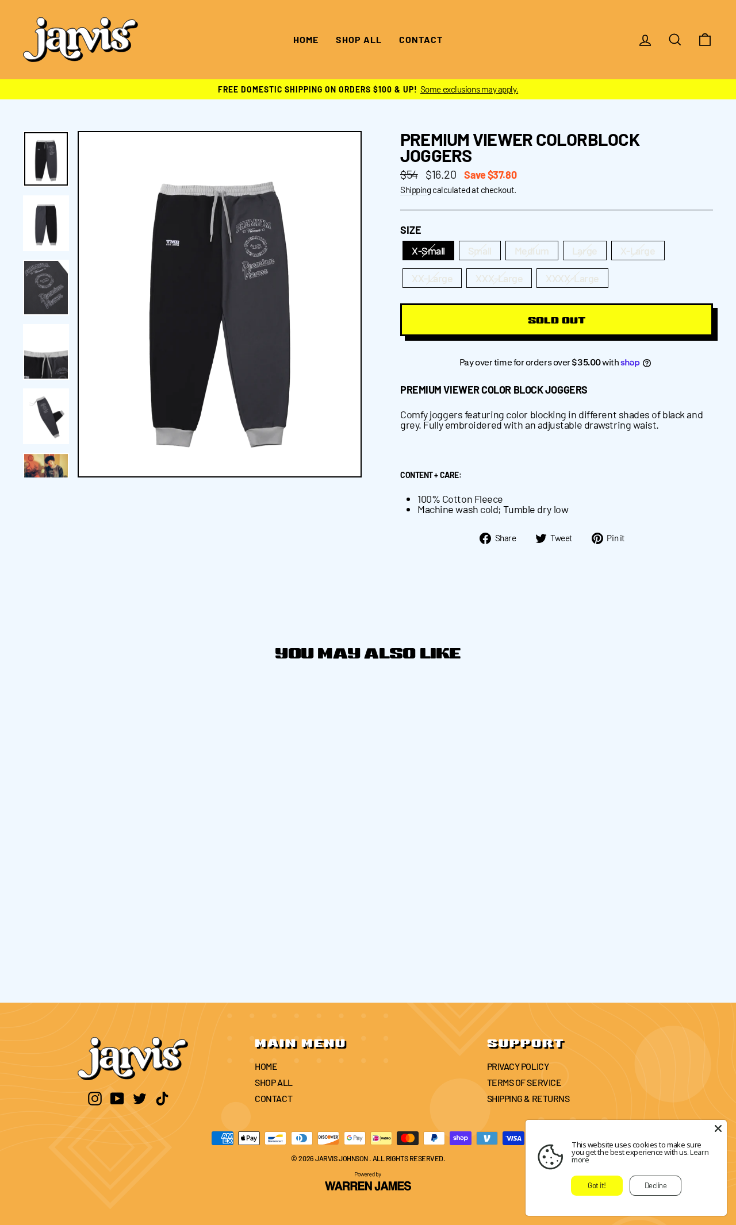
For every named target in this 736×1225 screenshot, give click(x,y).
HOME (306, 39)
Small (480, 250)
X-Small (428, 250)
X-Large (638, 250)
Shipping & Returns (528, 1098)
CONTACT (421, 39)
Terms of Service (524, 1082)
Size (410, 230)
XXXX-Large (572, 278)
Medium (532, 250)
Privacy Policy (518, 1066)
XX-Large (432, 278)
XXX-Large (499, 278)
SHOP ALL (359, 39)
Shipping (415, 190)
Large (584, 250)
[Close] (718, 1128)
